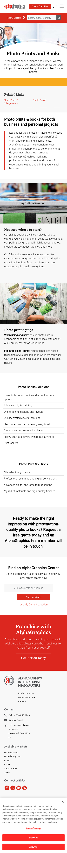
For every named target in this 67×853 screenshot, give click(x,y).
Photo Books (39, 100)
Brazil (7, 760)
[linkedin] (18, 787)
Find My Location (13, 17)
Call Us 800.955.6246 (19, 715)
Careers (22, 701)
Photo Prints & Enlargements (11, 101)
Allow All (33, 846)
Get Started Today (33, 658)
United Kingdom (12, 756)
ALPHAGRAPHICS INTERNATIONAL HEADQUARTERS (30, 681)
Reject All (33, 837)
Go (59, 17)
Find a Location (26, 693)
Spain (7, 772)
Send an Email (15, 720)
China (7, 764)
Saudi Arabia (10, 768)
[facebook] (7, 787)
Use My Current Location (34, 604)
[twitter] (12, 787)
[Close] (62, 801)
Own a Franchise (40, 6)
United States (11, 752)
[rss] (24, 787)
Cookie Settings (33, 828)
